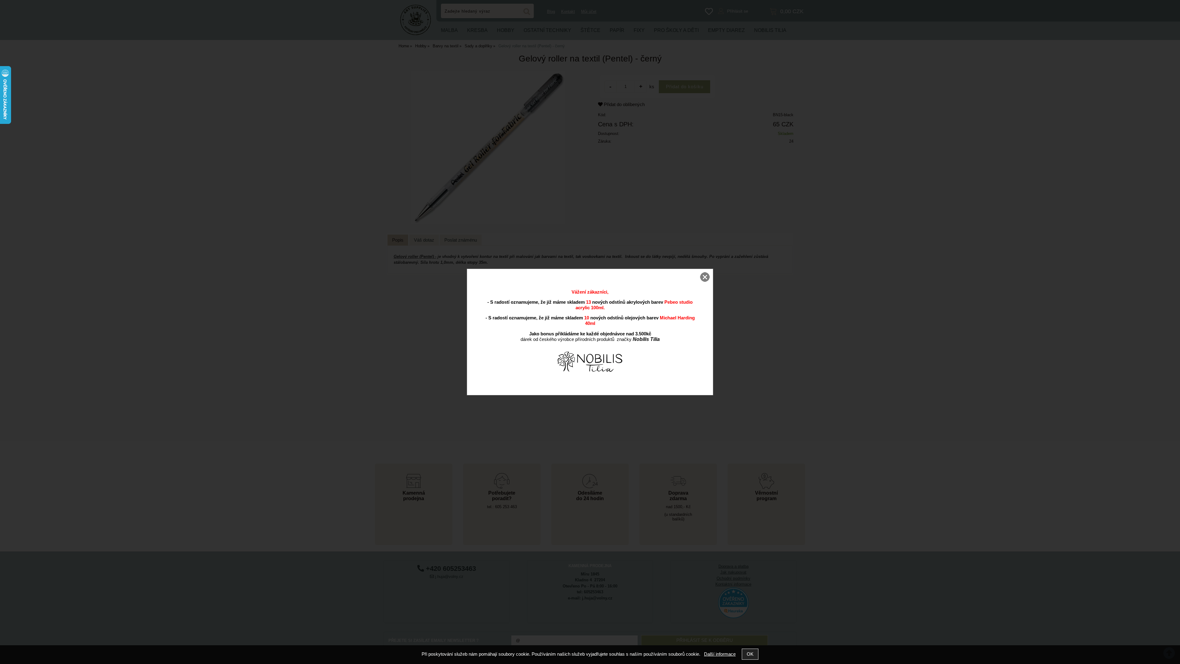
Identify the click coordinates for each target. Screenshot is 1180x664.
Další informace (720, 654)
